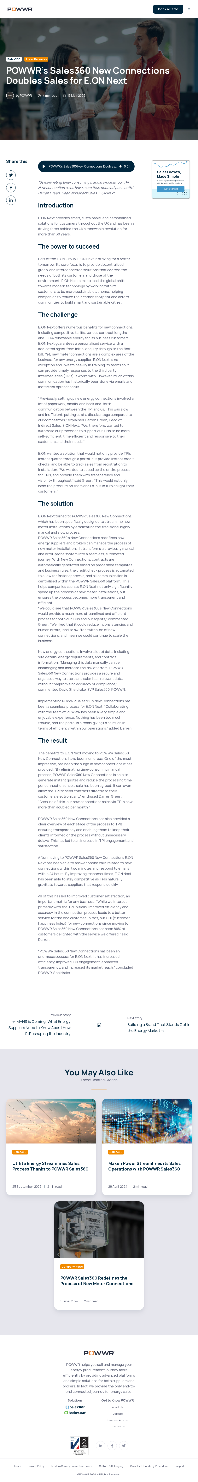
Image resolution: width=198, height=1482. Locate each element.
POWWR (26, 95)
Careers (118, 1413)
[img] (120, 166)
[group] (86, 166)
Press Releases (36, 59)
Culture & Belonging (111, 1466)
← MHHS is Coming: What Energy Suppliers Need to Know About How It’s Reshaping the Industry (40, 1027)
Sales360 (13, 59)
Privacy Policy (36, 1466)
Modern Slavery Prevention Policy (71, 1466)
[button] (189, 9)
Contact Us (118, 1426)
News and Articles (117, 1420)
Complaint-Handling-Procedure (149, 1466)
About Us (117, 1407)
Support (179, 1466)
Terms (17, 1466)
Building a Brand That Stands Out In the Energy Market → (158, 1027)
